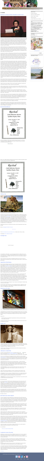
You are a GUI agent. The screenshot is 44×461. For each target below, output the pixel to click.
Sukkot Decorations (33, 17)
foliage (35, 24)
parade (32, 27)
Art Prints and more (36, 50)
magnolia (32, 26)
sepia (33, 30)
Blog (6, 8)
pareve (34, 27)
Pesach (37, 27)
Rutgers (36, 29)
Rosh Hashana (37, 28)
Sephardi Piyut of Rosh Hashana (6, 262)
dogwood (39, 23)
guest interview (40, 24)
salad (31, 30)
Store (11, 8)
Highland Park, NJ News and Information (36, 79)
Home (4, 8)
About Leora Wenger (17, 8)
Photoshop (41, 27)
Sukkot (36, 30)
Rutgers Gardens (39, 29)
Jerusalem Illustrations (34, 13)
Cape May (32, 23)
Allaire (31, 22)
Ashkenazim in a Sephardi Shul (6, 350)
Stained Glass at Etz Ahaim (5, 288)
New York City (39, 26)
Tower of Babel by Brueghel (8, 233)
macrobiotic (39, 25)
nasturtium (37, 26)
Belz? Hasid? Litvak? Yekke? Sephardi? (7, 395)
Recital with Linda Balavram (5, 106)
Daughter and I (3, 323)
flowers (32, 24)
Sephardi (11, 352)
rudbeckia (32, 29)
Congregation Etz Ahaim (4, 420)
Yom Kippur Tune (4, 235)
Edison (33, 23)
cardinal (35, 23)
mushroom (34, 26)
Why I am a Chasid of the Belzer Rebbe (7, 428)
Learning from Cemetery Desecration (7, 432)
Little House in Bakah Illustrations (35, 14)
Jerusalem (35, 25)
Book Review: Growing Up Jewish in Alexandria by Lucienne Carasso (12, 14)
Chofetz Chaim (9, 216)
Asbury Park (34, 22)
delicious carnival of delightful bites (12, 353)
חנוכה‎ (38, 31)
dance (37, 23)
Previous (2, 451)
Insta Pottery (27, 456)
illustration (32, 25)
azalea (37, 22)
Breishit (41, 22)
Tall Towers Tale (3, 194)
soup (34, 30)
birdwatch (39, 22)
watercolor (34, 31)
